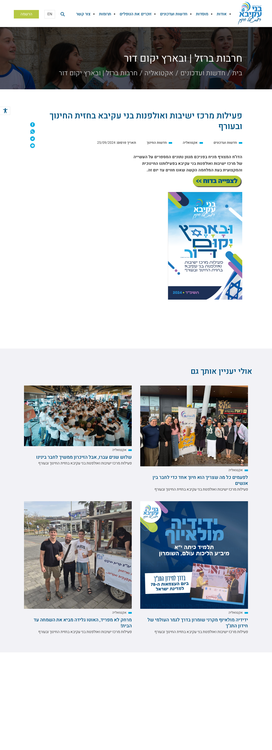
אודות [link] (222, 14)
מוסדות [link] (202, 14)
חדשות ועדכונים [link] (173, 14)
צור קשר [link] (83, 14)
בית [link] (237, 73)
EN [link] (49, 14)
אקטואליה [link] (158, 73)
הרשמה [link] (26, 14)
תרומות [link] (105, 14)
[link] (5, 111)
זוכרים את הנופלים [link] (136, 14)
